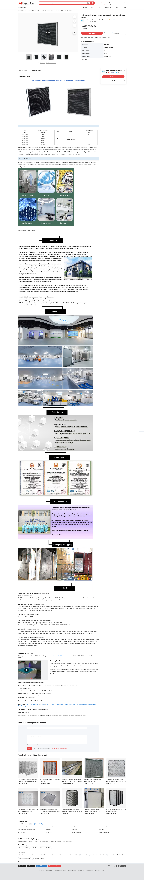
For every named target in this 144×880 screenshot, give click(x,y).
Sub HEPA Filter (50, 704)
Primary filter (48, 832)
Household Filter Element (24, 827)
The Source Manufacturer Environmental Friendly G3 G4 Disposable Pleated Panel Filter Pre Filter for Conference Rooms (27, 781)
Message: (24, 736)
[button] (88, 3)
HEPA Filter (29, 704)
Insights (103, 870)
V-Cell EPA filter (75, 827)
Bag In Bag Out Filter (77, 832)
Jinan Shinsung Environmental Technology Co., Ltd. (96, 19)
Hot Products (41, 870)
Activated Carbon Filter (66, 10)
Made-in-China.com (66, 872)
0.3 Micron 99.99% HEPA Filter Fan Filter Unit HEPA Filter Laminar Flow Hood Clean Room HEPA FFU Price (72, 781)
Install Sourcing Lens (55, 865)
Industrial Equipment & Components (30, 10)
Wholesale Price (81, 870)
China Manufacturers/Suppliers (60, 870)
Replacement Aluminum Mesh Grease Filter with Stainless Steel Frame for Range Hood (50, 811)
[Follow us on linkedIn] (125, 865)
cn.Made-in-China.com (86, 872)
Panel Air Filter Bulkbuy (38, 858)
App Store (22, 865)
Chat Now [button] (116, 33)
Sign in (124, 4)
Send (29, 748)
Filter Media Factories (24, 855)
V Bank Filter (66, 704)
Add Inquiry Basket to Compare (48, 63)
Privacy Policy (95, 874)
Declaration (87, 874)
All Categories (23, 7)
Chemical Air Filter (74, 855)
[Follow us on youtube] (121, 865)
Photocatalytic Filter (24, 847)
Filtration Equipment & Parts (47, 10)
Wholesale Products (72, 870)
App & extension (107, 7)
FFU (38, 704)
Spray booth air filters (50, 827)
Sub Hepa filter (21, 832)
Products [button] (42, 3)
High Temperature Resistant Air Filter (26, 829)
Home (19, 10)
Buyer (91, 7)
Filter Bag (23, 706)
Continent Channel (89, 870)
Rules (125, 7)
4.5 (108, 72)
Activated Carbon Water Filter (98, 855)
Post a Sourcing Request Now (60, 748)
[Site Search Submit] (92, 3)
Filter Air (34, 855)
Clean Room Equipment (104, 832)
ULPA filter (101, 829)
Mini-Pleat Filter (74, 704)
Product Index (97, 870)
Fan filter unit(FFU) (49, 829)
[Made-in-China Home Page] (26, 3)
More (19, 861)
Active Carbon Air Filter (24, 858)
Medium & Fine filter (103, 827)
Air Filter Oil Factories (44, 855)
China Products (49, 870)
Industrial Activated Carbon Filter (116, 855)
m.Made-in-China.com (75, 872)
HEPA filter (74, 829)
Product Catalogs (39, 824)
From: (25, 728)
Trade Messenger (41, 865)
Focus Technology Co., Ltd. (61, 874)
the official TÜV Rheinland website (61, 656)
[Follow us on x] (116, 865)
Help (99, 7)
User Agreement (80, 874)
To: (25, 732)
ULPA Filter (42, 704)
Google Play (30, 865)
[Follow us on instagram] (118, 865)
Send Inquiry (91, 33)
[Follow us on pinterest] (123, 865)
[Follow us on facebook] (114, 865)
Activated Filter (85, 855)
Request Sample (106, 37)
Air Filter (57, 10)
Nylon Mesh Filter (58, 704)
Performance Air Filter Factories (59, 855)
